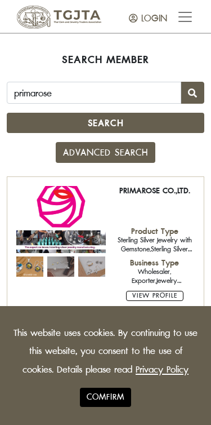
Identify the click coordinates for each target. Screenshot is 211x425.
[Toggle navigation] (185, 17)
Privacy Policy (162, 370)
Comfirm (105, 397)
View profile (154, 295)
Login (152, 18)
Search (106, 123)
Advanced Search (105, 153)
